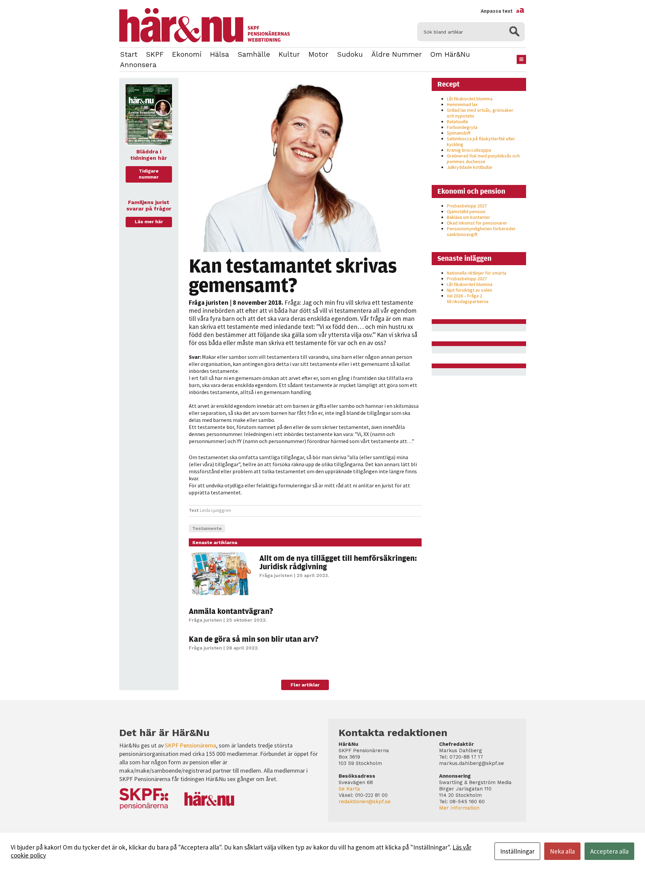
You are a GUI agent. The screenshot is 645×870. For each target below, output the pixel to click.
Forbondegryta (462, 127)
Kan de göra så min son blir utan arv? (253, 639)
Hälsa (219, 54)
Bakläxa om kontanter (468, 217)
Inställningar (517, 851)
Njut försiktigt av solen (469, 290)
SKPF (155, 54)
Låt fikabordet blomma (469, 99)
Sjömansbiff (458, 133)
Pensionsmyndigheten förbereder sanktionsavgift (481, 231)
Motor (318, 54)
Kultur (289, 54)
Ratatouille (457, 121)
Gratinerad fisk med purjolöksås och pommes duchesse (483, 158)
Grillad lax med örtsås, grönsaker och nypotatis (480, 113)
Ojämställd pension (466, 211)
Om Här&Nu (450, 54)
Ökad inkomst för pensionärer (477, 223)
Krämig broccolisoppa (469, 150)
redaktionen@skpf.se (365, 802)
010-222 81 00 (371, 795)
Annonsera (138, 64)
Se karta (349, 789)
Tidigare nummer (149, 174)
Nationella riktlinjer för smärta (476, 273)
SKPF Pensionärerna (190, 745)
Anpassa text (502, 10)
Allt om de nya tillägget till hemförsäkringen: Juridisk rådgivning (338, 562)
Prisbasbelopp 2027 (467, 206)
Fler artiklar (305, 684)
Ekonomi (187, 54)
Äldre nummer (396, 54)
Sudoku (350, 54)
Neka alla (562, 851)
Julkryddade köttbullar (469, 167)
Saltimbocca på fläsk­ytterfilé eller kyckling (481, 141)
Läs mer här (149, 221)
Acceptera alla (609, 851)
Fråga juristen (208, 302)
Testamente (207, 528)
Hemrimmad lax (462, 104)
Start (128, 54)
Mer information (459, 808)
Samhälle (254, 54)
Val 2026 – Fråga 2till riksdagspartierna (467, 298)
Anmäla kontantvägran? (231, 611)
